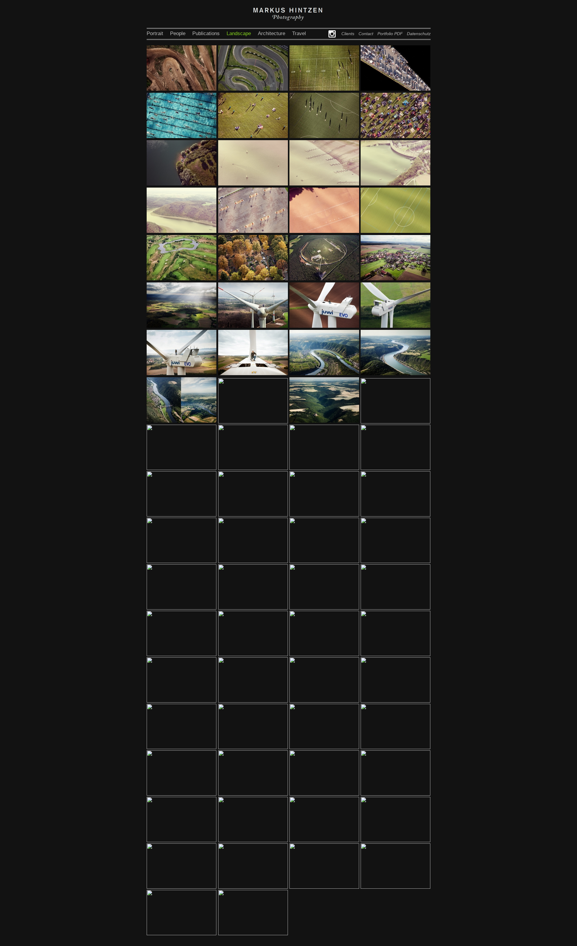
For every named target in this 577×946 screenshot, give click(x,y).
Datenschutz (419, 33)
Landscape (239, 33)
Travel (299, 33)
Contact (366, 33)
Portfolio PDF (390, 33)
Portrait (155, 33)
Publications (206, 33)
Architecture (271, 33)
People (177, 33)
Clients (347, 33)
